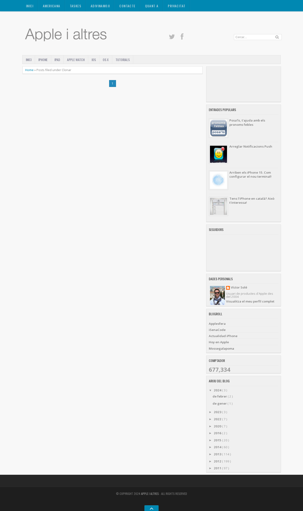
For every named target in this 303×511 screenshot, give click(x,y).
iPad (57, 59)
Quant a (152, 5)
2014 (218, 447)
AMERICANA (51, 5)
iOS (94, 59)
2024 (218, 390)
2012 (218, 461)
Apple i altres (150, 494)
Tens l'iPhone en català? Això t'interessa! (251, 200)
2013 (218, 454)
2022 (218, 419)
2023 (218, 412)
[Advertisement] (243, 84)
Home (29, 70)
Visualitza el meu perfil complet (250, 301)
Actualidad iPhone (223, 336)
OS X (106, 59)
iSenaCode (217, 330)
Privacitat (176, 5)
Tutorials (123, 59)
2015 (218, 440)
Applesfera (217, 323)
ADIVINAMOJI (100, 5)
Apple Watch (76, 59)
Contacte (127, 5)
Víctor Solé (239, 287)
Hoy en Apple (219, 342)
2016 (218, 433)
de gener (220, 403)
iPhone (43, 59)
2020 (218, 426)
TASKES (75, 5)
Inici (29, 5)
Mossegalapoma (221, 348)
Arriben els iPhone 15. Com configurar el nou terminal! (250, 174)
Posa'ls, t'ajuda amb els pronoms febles (247, 122)
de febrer (220, 396)
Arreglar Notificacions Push (250, 146)
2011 (218, 468)
